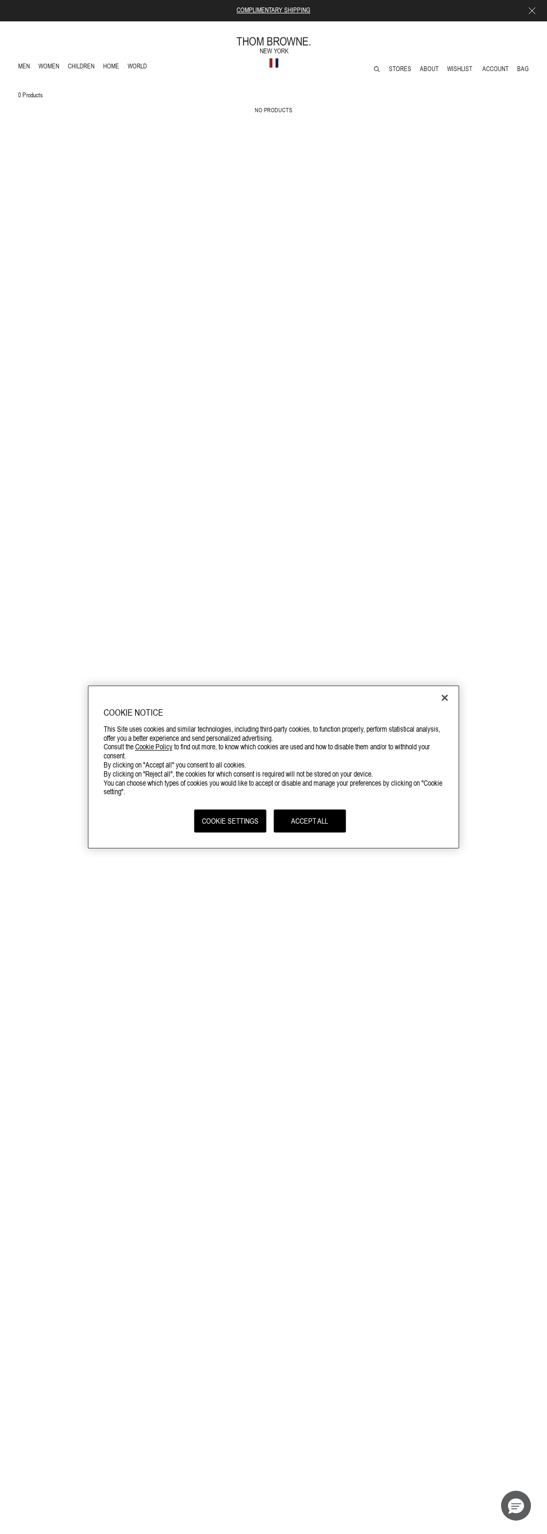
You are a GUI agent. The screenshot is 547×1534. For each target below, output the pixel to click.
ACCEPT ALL (309, 821)
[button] (516, 1506)
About (429, 69)
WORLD (139, 68)
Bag (523, 69)
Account (495, 69)
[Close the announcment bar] (532, 10)
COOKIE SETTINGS (230, 821)
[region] (274, 767)
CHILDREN (81, 68)
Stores (400, 69)
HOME (113, 68)
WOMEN (50, 68)
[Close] (445, 698)
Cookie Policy (154, 746)
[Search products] (376, 69)
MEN (26, 68)
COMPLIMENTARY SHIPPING (273, 10)
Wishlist (460, 69)
